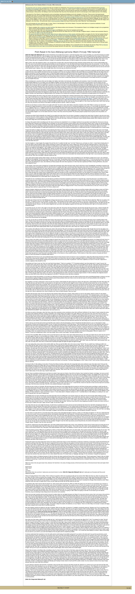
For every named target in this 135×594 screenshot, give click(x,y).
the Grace (38, 23)
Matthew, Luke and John (60, 40)
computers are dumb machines (47, 27)
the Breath (78, 39)
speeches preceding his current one (78, 7)
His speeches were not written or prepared (36, 7)
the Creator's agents (51, 30)
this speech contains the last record (74, 17)
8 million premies (98, 38)
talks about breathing (98, 39)
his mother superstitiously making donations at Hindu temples (60, 34)
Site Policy (60, 587)
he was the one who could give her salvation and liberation (62, 35)
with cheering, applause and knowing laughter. (83, 46)
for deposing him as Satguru (63, 38)
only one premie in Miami (58, 21)
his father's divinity (41, 36)
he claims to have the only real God (43, 32)
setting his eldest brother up (79, 38)
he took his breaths (52, 39)
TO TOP (128, 588)
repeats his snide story (36, 34)
